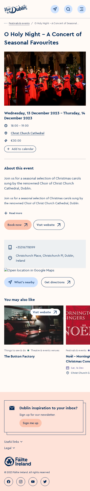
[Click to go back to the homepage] (16, 9)
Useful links (11, 442)
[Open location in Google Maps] (45, 270)
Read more (15, 213)
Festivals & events (19, 23)
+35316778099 (25, 247)
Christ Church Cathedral (27, 133)
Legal (7, 448)
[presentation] (6, 23)
